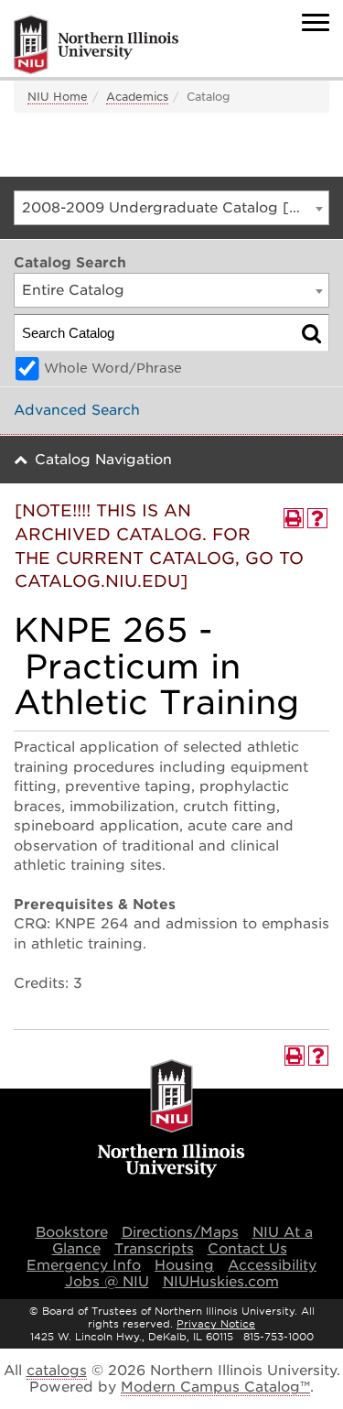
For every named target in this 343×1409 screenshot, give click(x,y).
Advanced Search (77, 410)
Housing (184, 1265)
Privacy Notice (216, 1323)
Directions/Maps (180, 1232)
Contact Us (247, 1249)
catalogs (57, 1370)
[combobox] (171, 207)
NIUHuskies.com (221, 1282)
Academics (137, 96)
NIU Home (57, 96)
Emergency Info (84, 1265)
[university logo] (171, 1119)
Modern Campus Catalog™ (215, 1387)
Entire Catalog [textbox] (73, 290)
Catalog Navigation (103, 459)
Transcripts (154, 1249)
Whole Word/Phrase (113, 368)
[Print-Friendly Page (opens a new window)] (294, 518)
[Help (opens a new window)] (317, 518)
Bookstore (72, 1232)
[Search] (311, 333)
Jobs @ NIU (107, 1282)
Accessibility (272, 1265)
